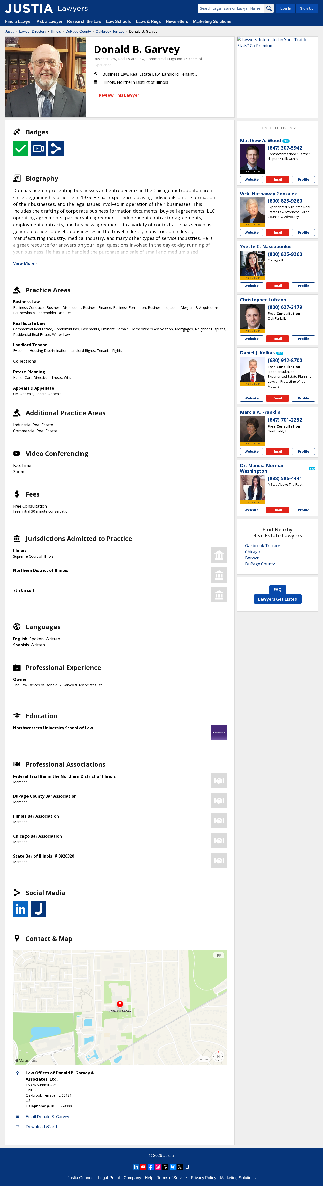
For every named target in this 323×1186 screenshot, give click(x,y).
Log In (285, 8)
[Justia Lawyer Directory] (29, 8)
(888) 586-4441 (285, 478)
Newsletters (177, 21)
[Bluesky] (173, 1167)
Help (149, 1178)
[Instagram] (158, 1167)
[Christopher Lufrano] (252, 316)
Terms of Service (172, 1178)
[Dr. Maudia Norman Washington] (252, 487)
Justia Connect (81, 1178)
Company (132, 1178)
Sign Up (307, 8)
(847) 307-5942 (285, 148)
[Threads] (165, 1167)
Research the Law (84, 21)
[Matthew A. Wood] (252, 157)
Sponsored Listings (278, 128)
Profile (303, 179)
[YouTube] (143, 1167)
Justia (9, 31)
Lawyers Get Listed (277, 599)
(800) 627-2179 (285, 307)
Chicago (252, 552)
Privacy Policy (203, 1178)
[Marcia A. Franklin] (252, 429)
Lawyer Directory (32, 31)
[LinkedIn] (136, 1167)
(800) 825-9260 (285, 201)
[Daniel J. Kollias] (252, 369)
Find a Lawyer (18, 21)
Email (277, 179)
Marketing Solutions (212, 21)
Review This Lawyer (119, 95)
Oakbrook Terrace (110, 31)
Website (252, 179)
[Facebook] (151, 1167)
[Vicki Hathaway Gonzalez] (252, 210)
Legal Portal (109, 1178)
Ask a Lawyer (50, 21)
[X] (180, 1167)
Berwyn (252, 558)
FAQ (278, 589)
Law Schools (118, 21)
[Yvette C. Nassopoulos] (252, 263)
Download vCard (41, 1126)
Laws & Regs (148, 21)
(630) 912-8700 (285, 360)
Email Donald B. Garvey (47, 1116)
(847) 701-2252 (285, 420)
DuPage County (78, 31)
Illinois (56, 31)
